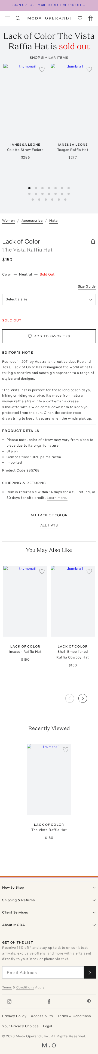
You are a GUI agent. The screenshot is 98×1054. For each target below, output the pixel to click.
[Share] (93, 241)
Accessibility (42, 1016)
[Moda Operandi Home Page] (49, 18)
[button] (87, 696)
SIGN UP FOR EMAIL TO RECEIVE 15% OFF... (49, 5)
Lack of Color (21, 241)
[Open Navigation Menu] (7, 18)
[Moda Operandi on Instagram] (9, 1001)
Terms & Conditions (74, 1016)
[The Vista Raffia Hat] (49, 779)
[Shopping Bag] (90, 18)
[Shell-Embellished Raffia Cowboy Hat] (73, 601)
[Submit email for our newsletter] (90, 972)
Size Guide (87, 286)
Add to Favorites (52, 336)
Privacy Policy (14, 1016)
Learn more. (57, 498)
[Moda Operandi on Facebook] (49, 1001)
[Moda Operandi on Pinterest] (88, 1001)
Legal (47, 1026)
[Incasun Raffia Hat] (25, 601)
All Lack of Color (49, 515)
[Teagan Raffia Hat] (73, 99)
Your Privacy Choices (20, 1026)
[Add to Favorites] (42, 69)
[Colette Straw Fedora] (25, 99)
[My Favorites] (80, 18)
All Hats (49, 525)
